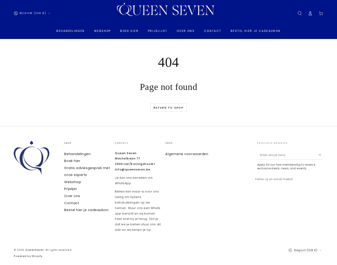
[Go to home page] (168, 13)
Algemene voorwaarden (186, 154)
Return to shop (169, 107)
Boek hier (72, 161)
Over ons (72, 196)
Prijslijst (70, 189)
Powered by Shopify (28, 256)
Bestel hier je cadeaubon (86, 210)
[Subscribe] (320, 155)
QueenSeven (34, 250)
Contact (71, 203)
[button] (299, 13)
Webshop (72, 182)
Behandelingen (77, 154)
